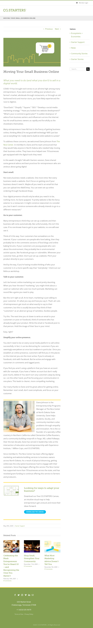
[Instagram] (22, 595)
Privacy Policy (29, 614)
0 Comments (7, 581)
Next (57, 29)
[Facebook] (15, 595)
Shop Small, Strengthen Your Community (31, 559)
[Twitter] (19, 595)
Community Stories (79, 53)
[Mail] (33, 595)
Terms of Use (19, 614)
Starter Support (20, 526)
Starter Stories (77, 59)
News (73, 48)
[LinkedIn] (29, 595)
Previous (49, 29)
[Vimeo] (26, 595)
